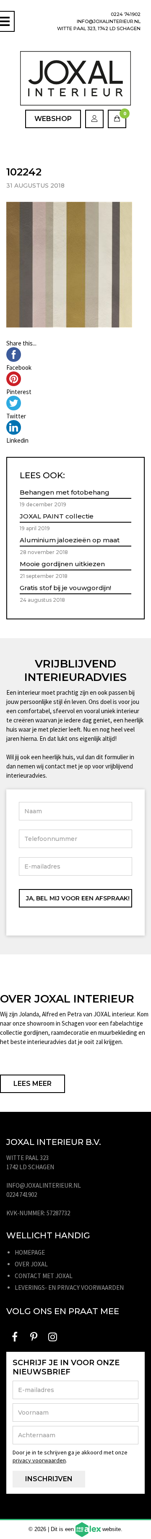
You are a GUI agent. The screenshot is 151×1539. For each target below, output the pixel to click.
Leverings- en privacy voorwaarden (69, 1288)
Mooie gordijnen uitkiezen (62, 564)
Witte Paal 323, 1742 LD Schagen (99, 28)
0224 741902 (126, 14)
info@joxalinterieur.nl (109, 21)
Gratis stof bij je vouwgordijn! (65, 588)
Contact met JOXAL (44, 1276)
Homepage (30, 1252)
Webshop (53, 119)
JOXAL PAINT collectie (57, 516)
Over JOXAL (31, 1264)
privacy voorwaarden (39, 1460)
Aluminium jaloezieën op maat (70, 540)
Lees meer (32, 1084)
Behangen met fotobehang (64, 492)
